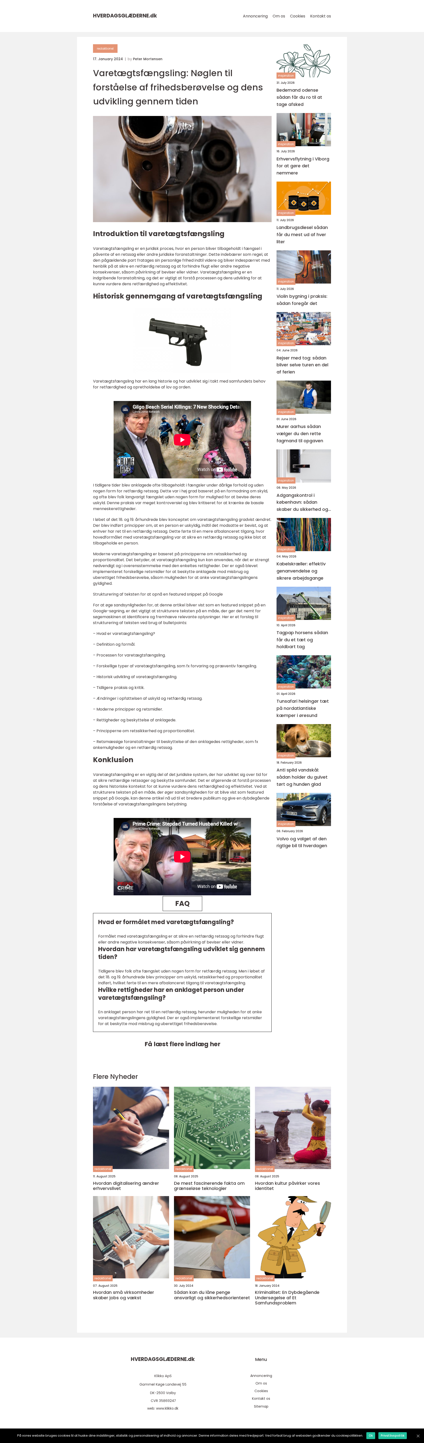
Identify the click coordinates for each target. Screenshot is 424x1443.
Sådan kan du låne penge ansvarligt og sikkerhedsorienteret (212, 1295)
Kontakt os (320, 16)
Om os (279, 16)
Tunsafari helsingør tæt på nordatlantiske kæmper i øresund (303, 708)
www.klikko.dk (167, 1408)
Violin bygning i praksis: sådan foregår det (302, 299)
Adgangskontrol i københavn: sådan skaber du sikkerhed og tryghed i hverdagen (302, 502)
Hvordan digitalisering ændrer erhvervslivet (126, 1186)
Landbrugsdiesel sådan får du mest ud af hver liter (302, 234)
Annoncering (255, 16)
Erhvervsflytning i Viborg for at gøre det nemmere (303, 166)
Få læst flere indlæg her (182, 1044)
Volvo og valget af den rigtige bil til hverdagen (302, 842)
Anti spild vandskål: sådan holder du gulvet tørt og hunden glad (302, 777)
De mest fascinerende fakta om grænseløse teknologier (209, 1186)
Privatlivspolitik (392, 1435)
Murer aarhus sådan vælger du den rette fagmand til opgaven (300, 433)
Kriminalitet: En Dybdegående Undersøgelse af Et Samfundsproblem (287, 1298)
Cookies (297, 16)
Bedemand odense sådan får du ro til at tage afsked (299, 97)
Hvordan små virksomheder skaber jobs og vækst (123, 1295)
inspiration (286, 75)
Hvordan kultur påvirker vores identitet (287, 1186)
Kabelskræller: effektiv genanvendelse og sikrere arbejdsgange (301, 571)
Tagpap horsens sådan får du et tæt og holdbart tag (302, 639)
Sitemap (261, 1406)
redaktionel (105, 48)
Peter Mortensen (147, 59)
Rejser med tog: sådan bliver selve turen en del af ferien (302, 365)
